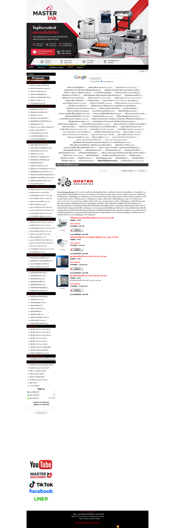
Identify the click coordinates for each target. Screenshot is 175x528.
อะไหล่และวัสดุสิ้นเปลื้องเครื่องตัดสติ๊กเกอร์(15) (79, 148)
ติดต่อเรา (80, 67)
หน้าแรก (30, 71)
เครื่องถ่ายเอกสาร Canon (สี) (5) (39, 192)
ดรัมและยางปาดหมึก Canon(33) (101, 103)
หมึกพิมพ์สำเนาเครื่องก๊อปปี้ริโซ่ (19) (41, 261)
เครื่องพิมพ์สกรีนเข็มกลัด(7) (72, 150)
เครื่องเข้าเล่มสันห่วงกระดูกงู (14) (40, 88)
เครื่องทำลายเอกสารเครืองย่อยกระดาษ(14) (80, 108)
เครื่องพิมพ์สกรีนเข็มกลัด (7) (38, 273)
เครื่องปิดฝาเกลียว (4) (36, 314)
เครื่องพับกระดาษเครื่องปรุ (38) (39, 157)
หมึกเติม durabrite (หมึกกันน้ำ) (39, 350)
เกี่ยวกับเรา (41, 67)
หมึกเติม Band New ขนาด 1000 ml (40, 335)
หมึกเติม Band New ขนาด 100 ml (40, 329)
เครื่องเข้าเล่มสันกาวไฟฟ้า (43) (39, 85)
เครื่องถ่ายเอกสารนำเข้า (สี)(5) (135, 114)
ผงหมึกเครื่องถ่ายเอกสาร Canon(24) (100, 87)
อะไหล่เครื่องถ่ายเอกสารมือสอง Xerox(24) (96, 124)
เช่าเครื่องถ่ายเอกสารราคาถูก (39, 380)
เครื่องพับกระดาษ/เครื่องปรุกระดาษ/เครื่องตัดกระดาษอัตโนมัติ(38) (113, 106)
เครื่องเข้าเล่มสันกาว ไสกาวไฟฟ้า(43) (127, 93)
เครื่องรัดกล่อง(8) (135, 155)
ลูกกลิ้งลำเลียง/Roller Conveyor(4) (132, 161)
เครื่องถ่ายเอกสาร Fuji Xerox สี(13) (99, 98)
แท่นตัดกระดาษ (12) (36, 115)
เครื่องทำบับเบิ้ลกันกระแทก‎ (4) (39, 317)
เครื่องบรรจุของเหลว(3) (86, 161)
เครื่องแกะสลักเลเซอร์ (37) (38, 130)
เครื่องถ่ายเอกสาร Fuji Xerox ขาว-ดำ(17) (128, 98)
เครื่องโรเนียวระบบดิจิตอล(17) (68, 124)
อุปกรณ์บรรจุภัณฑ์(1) (130, 108)
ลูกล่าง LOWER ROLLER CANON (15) (42, 210)
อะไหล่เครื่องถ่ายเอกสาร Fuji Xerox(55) (130, 129)
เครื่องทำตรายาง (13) (36, 154)
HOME (31, 67)
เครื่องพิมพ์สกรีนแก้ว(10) (93, 150)
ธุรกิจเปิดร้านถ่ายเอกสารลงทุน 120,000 (41, 365)
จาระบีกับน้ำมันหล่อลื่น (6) (38, 139)
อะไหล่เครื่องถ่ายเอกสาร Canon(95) (102, 129)
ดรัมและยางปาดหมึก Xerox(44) (78, 137)
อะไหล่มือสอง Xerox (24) (37, 252)
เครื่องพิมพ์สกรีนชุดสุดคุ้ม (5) (39, 287)
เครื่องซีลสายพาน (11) (37, 299)
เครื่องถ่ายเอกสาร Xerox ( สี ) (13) (40, 225)
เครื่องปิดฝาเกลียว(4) (68, 161)
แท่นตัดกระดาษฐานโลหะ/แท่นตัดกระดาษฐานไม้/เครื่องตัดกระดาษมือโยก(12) (117, 119)
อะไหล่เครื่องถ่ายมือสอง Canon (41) (40, 216)
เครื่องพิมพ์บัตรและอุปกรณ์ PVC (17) (41, 172)
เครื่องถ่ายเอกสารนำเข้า (37, 374)
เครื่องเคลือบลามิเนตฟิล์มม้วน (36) (40, 148)
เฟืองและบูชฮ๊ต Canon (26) (38, 204)
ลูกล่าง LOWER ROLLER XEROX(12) (89, 140)
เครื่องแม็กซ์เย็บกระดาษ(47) (127, 111)
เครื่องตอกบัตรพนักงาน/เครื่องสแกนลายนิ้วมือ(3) (129, 124)
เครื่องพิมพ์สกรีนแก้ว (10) (37, 276)
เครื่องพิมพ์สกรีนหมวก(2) (66, 153)
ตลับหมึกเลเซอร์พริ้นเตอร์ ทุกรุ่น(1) (114, 155)
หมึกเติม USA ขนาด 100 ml (38, 338)
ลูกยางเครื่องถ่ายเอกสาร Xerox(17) (129, 134)
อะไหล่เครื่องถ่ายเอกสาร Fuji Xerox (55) (42, 249)
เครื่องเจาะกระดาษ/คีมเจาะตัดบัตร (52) (42, 127)
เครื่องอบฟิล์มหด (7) (36, 305)
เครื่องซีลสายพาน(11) (85, 158)
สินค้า (35, 71)
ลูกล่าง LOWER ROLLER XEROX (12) (42, 243)
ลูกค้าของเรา (34, 383)
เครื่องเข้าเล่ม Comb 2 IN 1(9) (73, 155)
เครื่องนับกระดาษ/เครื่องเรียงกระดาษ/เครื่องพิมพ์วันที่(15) (98, 127)
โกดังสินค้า (31, 74)
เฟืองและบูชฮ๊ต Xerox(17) (100, 137)
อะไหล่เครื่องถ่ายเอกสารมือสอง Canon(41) (73, 119)
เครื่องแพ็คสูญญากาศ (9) (37, 302)
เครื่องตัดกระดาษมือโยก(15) (77, 106)
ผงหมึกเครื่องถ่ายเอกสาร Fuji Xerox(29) (73, 129)
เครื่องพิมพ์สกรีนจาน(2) (113, 150)
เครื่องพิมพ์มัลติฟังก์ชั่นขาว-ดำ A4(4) (77, 116)
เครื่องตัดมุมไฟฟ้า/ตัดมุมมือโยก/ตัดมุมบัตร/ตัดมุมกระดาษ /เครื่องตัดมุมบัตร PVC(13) (102, 142)
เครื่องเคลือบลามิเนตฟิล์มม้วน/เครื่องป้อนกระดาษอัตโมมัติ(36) (90, 145)
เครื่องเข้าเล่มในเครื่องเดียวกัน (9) (40, 97)
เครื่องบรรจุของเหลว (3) (37, 308)
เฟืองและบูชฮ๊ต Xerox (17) (38, 237)
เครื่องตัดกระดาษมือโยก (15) (39, 112)
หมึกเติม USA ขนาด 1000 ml (39, 344)
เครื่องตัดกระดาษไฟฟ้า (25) (38, 109)
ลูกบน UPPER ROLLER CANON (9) (41, 207)
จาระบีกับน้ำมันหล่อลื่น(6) (102, 93)
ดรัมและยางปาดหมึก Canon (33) (40, 201)
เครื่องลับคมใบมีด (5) (36, 163)
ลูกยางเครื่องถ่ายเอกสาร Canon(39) (75, 103)
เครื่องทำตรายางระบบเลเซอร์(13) (73, 98)
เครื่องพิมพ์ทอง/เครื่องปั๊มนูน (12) (40, 160)
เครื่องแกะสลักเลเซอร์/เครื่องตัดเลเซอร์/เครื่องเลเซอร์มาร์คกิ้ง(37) (123, 153)
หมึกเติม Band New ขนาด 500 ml (40, 332)
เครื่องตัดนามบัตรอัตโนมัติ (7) (39, 118)
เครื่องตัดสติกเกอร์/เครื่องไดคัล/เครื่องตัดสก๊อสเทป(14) (82, 90)
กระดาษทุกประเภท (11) (37, 183)
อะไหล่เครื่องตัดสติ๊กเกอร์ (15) (39, 136)
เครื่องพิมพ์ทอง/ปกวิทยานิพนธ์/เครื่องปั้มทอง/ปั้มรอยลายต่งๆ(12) (113, 121)
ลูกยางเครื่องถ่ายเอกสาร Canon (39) (41, 198)
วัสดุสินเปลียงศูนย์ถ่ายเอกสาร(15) (127, 116)
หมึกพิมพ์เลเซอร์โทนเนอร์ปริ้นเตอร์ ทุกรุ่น (42, 359)
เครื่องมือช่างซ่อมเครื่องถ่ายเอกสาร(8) (107, 132)
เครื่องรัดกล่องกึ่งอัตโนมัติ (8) (39, 296)
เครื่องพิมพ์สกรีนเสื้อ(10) (132, 150)
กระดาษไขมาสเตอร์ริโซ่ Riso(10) (103, 111)
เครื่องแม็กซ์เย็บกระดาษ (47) (39, 151)
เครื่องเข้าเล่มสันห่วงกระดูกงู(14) (78, 111)
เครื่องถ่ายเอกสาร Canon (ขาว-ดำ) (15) (42, 189)
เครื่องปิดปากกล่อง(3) (67, 158)
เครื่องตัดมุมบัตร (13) (36, 124)
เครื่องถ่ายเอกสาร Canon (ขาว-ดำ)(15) (128, 103)
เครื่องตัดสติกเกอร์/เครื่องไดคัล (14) (41, 121)
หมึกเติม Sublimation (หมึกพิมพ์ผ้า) (40, 347)
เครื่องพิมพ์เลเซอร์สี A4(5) (133, 95)
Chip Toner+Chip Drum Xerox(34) (116, 140)
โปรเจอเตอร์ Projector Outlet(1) (126, 87)
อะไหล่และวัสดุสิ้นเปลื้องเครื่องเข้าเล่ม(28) (107, 114)
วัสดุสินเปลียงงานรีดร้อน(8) (75, 100)
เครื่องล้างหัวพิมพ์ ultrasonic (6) (39, 353)
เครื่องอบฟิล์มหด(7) (121, 158)
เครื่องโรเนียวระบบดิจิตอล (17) (39, 258)
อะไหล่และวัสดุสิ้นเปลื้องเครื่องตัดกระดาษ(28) (74, 114)
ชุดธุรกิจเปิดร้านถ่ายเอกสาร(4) (130, 127)
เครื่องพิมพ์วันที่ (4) (36, 311)
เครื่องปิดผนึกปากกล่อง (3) (38, 320)
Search (142, 171)
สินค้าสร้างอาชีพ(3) (68, 127)
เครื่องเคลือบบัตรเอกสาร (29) (39, 145)
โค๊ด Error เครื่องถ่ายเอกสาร (38, 371)
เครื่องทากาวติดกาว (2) (37, 100)
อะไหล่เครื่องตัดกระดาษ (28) (39, 133)
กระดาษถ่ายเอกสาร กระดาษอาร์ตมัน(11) (77, 132)
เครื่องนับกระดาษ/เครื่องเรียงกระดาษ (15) (42, 169)
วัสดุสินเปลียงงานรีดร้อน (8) (38, 290)
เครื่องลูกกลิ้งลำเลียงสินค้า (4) (39, 323)
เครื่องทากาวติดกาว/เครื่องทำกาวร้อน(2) (77, 93)
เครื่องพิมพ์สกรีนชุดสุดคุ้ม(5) (88, 153)
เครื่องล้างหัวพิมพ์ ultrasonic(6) (103, 116)
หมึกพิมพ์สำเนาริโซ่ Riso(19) (124, 145)
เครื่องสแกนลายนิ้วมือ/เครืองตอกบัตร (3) (42, 175)
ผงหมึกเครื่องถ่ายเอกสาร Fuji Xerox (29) (42, 228)
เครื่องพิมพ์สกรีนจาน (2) (37, 279)
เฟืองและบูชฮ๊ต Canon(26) (132, 132)
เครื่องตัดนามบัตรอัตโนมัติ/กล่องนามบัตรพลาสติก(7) (122, 90)
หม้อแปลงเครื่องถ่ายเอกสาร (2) (39, 267)
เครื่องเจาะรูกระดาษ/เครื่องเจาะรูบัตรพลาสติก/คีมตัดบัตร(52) (119, 148)
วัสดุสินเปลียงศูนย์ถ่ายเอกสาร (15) (40, 180)
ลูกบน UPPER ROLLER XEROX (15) (41, 240)
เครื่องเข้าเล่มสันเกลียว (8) (38, 91)
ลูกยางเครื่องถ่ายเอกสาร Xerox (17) (41, 231)
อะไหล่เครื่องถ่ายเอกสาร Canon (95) (41, 213)
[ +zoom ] (62, 230)
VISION (70, 67)
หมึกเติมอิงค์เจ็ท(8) (92, 155)
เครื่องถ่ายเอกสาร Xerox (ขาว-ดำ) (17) (42, 222)
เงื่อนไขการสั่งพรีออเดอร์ (37, 377)
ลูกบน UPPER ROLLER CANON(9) (102, 134)
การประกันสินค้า (35, 386)
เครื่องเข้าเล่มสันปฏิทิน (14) (38, 94)
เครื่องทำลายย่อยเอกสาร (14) (39, 166)
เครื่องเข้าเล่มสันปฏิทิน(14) (76, 87)
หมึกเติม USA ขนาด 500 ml (38, 341)
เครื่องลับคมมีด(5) (93, 100)
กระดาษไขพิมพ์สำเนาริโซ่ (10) (39, 264)
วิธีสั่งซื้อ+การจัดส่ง (56, 67)
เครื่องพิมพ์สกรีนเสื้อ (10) (37, 282)
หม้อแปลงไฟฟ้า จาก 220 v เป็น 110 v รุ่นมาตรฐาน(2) (120, 100)
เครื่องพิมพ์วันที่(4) (138, 158)
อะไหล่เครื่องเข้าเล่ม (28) (37, 103)
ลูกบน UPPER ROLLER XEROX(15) (124, 137)
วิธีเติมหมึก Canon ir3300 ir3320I (39, 368)
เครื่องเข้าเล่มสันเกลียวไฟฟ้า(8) (109, 108)
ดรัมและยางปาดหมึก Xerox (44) (40, 234)
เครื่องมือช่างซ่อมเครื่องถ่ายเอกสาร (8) (42, 177)
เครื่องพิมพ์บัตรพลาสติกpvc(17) (78, 121)
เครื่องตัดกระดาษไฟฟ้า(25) (71, 95)
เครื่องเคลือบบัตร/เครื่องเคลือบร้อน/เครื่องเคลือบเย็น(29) (102, 95)
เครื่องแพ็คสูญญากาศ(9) (103, 158)
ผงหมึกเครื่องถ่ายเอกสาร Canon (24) (41, 195)
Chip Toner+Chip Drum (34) (38, 246)
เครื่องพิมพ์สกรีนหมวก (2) (38, 285)
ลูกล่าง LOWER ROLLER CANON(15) (75, 134)
